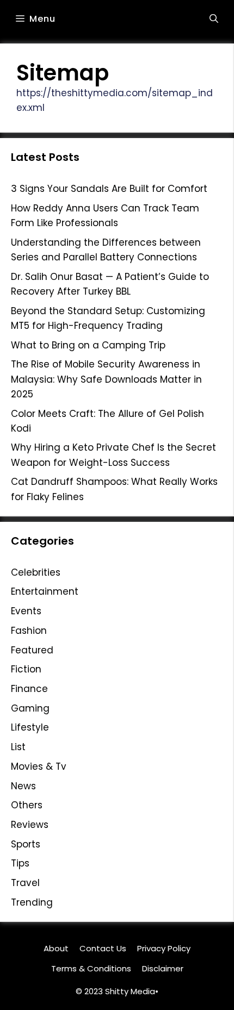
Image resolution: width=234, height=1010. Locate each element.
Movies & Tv (38, 766)
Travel (25, 882)
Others (26, 805)
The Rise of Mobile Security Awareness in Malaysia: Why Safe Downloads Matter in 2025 (106, 379)
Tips (20, 863)
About (56, 948)
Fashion (29, 630)
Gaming (30, 708)
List (18, 746)
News (23, 786)
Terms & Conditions (91, 968)
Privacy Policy (163, 948)
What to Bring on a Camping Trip (88, 345)
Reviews (29, 824)
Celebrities (35, 572)
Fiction (26, 669)
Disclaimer (162, 968)
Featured (32, 650)
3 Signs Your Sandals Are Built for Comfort (109, 188)
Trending (32, 902)
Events (26, 611)
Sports (25, 844)
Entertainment (44, 591)
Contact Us (102, 948)
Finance (29, 688)
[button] (214, 19)
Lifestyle (30, 727)
